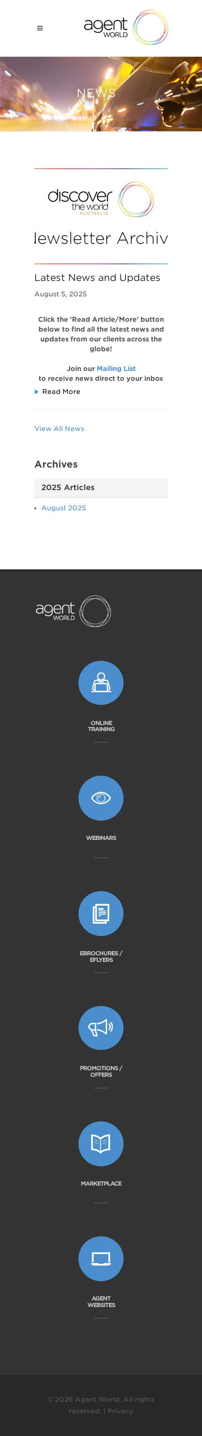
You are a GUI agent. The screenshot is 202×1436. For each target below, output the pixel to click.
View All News (59, 428)
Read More (61, 391)
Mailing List (116, 368)
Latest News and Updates (97, 277)
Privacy (120, 1411)
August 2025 (63, 508)
